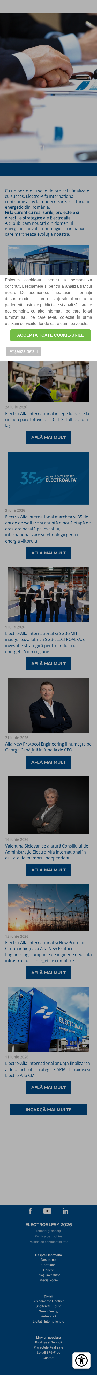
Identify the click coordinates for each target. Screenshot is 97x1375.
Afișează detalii (24, 351)
